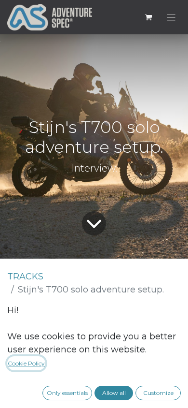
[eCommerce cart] (148, 17)
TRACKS (25, 276)
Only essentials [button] (67, 392)
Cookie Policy (26, 363)
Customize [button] (158, 392)
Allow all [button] (114, 392)
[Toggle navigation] (171, 17)
